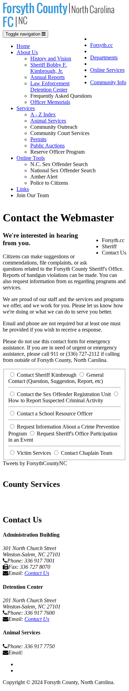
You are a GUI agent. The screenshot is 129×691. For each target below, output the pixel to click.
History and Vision (50, 58)
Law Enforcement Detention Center (49, 86)
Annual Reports (47, 77)
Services (26, 108)
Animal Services (48, 121)
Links (23, 189)
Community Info (108, 82)
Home (23, 46)
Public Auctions (47, 145)
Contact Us (36, 573)
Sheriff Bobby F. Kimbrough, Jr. (48, 68)
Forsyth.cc (101, 45)
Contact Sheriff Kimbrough (46, 375)
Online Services (107, 70)
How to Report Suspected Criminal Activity (55, 400)
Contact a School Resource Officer (55, 413)
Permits (38, 139)
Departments (104, 57)
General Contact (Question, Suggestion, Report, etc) (56, 378)
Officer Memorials (50, 102)
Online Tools (31, 158)
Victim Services (34, 453)
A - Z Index (43, 114)
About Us (27, 52)
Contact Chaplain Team (86, 453)
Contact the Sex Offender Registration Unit (64, 394)
